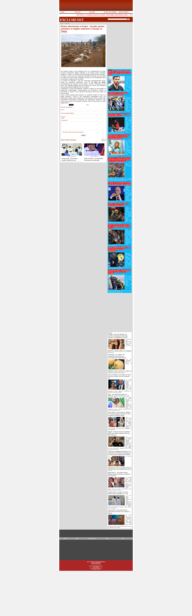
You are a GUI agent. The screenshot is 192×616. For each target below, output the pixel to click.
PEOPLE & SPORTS (123, 12)
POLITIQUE (92, 12)
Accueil (61, 23)
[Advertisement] (119, 45)
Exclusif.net (72, 19)
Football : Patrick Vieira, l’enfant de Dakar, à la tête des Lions (118, 204)
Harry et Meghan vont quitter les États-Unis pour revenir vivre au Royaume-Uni (119, 376)
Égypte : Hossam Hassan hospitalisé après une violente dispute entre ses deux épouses (119, 433)
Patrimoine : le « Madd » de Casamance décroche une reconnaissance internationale (117, 356)
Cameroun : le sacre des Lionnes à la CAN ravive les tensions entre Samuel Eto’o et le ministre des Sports (119, 159)
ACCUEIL (62, 12)
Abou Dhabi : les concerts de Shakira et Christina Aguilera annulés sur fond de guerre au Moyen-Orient (119, 414)
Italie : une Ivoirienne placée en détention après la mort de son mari (118, 395)
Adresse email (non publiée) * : (67, 113)
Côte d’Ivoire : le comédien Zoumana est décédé (65, 15)
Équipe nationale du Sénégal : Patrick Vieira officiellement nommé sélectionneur (119, 249)
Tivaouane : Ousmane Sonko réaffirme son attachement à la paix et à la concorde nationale (72, 159)
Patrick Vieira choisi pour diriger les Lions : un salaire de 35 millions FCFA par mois (119, 226)
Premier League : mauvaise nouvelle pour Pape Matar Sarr (119, 114)
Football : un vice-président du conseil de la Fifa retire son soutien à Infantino (119, 183)
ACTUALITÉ (77, 12)
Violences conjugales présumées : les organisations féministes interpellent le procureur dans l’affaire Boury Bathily (119, 453)
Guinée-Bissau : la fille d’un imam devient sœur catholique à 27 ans (118, 492)
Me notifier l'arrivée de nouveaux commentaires (73, 132)
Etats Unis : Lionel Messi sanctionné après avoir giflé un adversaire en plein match (119, 73)
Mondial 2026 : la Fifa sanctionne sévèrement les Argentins (118, 93)
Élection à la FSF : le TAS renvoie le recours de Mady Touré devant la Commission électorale (119, 136)
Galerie (76, 538)
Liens (123, 538)
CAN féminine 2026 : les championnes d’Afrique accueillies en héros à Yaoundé (119, 272)
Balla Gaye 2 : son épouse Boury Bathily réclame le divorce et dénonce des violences (119, 474)
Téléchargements (92, 538)
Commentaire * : (64, 120)
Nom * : (63, 109)
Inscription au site (96, 569)
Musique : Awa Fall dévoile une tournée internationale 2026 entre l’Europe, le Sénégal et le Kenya (118, 336)
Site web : (63, 116)
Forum (107, 538)
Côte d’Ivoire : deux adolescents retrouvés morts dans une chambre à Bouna (119, 511)
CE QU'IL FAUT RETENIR (110, 12)
